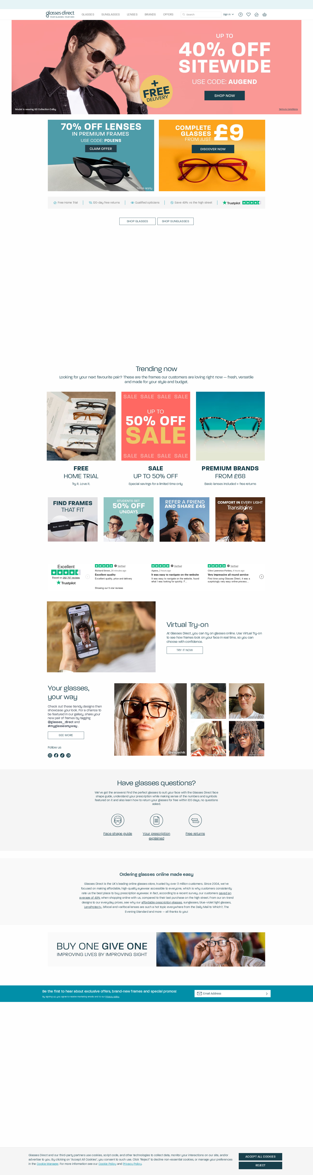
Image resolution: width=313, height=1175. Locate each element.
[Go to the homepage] (60, 14)
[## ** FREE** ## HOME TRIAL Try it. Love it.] (81, 426)
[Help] (241, 14)
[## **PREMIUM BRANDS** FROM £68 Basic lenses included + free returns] (230, 426)
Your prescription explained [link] (156, 835)
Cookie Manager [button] (47, 1164)
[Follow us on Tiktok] (62, 755)
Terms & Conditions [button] (288, 109)
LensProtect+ (93, 907)
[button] (137, 221)
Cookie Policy (107, 1164)
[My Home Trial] (256, 14)
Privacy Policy (132, 1164)
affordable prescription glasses (161, 902)
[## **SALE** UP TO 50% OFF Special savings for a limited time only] (155, 426)
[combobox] (201, 14)
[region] (229, 14)
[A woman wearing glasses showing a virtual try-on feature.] (101, 636)
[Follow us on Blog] (68, 755)
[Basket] (264, 14)
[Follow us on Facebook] (56, 755)
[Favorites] (249, 14)
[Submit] (183, 14)
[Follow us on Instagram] (50, 755)
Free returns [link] (195, 833)
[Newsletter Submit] (267, 993)
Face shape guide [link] (117, 833)
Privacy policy (112, 996)
